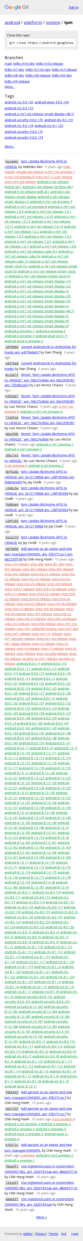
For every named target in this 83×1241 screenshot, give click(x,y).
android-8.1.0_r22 (31, 778)
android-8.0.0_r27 (31, 693)
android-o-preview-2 (56, 1124)
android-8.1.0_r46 (44, 823)
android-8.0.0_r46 (58, 733)
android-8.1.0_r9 (57, 887)
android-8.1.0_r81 (31, 887)
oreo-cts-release (17, 564)
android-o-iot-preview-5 (46, 465)
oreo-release (26, 653)
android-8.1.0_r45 (17, 823)
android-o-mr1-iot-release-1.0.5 (28, 241)
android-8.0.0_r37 (58, 713)
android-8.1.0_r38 (31, 808)
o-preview (27, 1155)
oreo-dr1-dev (54, 564)
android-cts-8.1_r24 (60, 977)
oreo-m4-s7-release (19, 609)
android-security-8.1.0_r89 (38, 1026)
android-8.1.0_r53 (31, 837)
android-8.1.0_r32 (31, 798)
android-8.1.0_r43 (58, 817)
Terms (53, 1234)
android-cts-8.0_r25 (30, 927)
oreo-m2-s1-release (45, 574)
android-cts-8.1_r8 (45, 991)
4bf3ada (12, 472)
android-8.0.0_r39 (44, 718)
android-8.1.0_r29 (58, 788)
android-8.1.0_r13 (31, 758)
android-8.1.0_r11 (44, 753)
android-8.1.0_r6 (57, 837)
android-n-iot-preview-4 (22, 1124)
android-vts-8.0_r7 (18, 1056)
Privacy (40, 1234)
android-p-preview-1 (20, 331)
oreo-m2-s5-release (31, 584)
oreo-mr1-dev (68, 628)
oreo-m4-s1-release (19, 589)
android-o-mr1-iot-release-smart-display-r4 (37, 306)
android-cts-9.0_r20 (19, 102)
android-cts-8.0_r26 (60, 927)
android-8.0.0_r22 (31, 683)
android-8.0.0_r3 (43, 698)
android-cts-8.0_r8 (18, 942)
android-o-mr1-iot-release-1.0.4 (47, 236)
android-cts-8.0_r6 (27, 937)
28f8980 (12, 347)
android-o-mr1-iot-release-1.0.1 (47, 211)
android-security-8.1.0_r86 (50, 1016)
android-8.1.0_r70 (42, 862)
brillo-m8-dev (14, 75)
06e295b (12, 434)
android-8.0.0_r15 (31, 673)
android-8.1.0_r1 (66, 748)
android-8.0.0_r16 (58, 673)
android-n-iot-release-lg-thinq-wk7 (47, 187)
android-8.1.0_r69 (58, 857)
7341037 (12, 1183)
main (8, 63)
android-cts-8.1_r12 (19, 952)
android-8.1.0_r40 (42, 812)
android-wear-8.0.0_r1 (52, 336)
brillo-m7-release (64, 69)
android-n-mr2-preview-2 (54, 1155)
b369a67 (12, 396)
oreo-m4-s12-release (44, 594)
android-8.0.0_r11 (17, 668)
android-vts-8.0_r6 (62, 1051)
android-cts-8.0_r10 (46, 892)
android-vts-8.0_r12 (48, 1046)
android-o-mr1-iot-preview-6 (41, 411)
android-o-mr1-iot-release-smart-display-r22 (38, 286)
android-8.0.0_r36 (31, 713)
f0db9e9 (12, 505)
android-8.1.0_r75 (44, 872)
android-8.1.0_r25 (17, 783)
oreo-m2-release (17, 574)
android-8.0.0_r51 (58, 743)
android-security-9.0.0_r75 (24, 131)
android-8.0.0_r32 (58, 703)
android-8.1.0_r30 (42, 793)
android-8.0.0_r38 (17, 718)
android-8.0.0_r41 (56, 723)
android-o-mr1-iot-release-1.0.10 (29, 216)
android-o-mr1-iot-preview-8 (26, 206)
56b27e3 (12, 455)
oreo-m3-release (59, 584)
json (74, 1234)
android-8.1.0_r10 (17, 753)
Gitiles (27, 1234)
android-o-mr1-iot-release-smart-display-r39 (38, 301)
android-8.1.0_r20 (42, 773)
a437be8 (12, 363)
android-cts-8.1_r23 (30, 977)
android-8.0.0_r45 (31, 733)
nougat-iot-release (30, 172)
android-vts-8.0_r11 (19, 1046)
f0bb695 (12, 1092)
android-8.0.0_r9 (41, 748)
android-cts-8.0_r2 (64, 912)
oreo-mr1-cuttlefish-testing (36, 628)
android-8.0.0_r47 (17, 738)
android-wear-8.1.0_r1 (21, 1086)
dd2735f (12, 1109)
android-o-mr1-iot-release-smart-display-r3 (37, 291)
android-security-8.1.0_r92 (24, 1036)
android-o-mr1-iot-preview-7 (51, 201)
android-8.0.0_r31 (31, 703)
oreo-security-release (52, 653)
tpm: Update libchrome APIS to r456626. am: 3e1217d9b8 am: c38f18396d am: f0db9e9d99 (40, 476)
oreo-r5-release (52, 648)
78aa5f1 (12, 1166)
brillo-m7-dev (14, 69)
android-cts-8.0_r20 (19, 917)
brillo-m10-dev (24, 63)
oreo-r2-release (43, 643)
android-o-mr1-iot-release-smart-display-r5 (37, 316)
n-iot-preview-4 (63, 1119)
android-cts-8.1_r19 (19, 967)
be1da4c (12, 161)
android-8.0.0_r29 (17, 698)
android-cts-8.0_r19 (36, 912)
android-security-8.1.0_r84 (38, 1011)
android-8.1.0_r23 (58, 778)
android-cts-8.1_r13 (48, 952)
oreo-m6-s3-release (31, 619)
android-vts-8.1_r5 (18, 1076)
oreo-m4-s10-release (51, 589)
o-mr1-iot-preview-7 (60, 172)
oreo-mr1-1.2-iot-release (54, 177)
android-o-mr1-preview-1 (55, 444)
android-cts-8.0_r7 (55, 937)
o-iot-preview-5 (16, 465)
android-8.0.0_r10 (54, 663)
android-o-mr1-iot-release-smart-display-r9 (37, 326)
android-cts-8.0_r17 (48, 907)
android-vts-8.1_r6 (45, 1076)
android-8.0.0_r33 (17, 708)
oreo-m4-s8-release (50, 609)
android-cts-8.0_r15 (60, 902)
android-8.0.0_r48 (44, 738)
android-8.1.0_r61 (44, 842)
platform (33, 22)
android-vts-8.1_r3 (35, 1071)
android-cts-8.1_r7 (18, 991)
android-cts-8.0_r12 (36, 897)
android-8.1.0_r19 (58, 768)
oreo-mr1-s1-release (47, 634)
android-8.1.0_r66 (44, 852)
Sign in (73, 7)
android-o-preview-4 (51, 1129)
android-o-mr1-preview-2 (23, 449)
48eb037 (12, 1199)
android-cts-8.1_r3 (47, 982)
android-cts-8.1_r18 (60, 962)
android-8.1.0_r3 (16, 793)
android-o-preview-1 (20, 1160)
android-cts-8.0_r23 (36, 922)
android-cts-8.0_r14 (30, 902)
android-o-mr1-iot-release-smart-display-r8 (37, 321)
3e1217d (12, 537)
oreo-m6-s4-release (62, 619)
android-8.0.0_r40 (29, 723)
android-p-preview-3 (20, 336)
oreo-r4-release (28, 648)
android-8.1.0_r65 (17, 852)
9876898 (12, 549)
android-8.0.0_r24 (17, 688)
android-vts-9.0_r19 (58, 120)
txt (63, 1234)
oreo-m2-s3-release (36, 579)
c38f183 (12, 521)
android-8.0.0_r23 (58, 683)
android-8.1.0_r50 (17, 832)
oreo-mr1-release (18, 634)
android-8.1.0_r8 (43, 882)
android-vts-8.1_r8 (27, 1081)
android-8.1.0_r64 (58, 847)
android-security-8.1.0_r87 (24, 1021)
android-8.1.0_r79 (17, 882)
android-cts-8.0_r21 (48, 917)
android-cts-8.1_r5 (33, 987)
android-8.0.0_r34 (44, 708)
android (12, 22)
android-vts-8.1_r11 (58, 1061)
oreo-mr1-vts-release (52, 638)
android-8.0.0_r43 (44, 728)
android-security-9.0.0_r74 (24, 137)
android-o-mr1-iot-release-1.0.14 (38, 226)
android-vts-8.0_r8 (45, 1056)
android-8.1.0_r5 (57, 827)
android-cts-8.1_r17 (30, 962)
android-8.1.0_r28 (31, 788)
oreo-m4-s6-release (62, 604)
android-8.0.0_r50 (31, 743)
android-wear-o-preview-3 (24, 1134)
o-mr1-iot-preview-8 (20, 177)
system (53, 22)
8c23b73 (12, 375)
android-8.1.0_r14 (58, 758)
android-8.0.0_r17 (17, 678)
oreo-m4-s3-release (36, 599)
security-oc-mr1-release (39, 658)
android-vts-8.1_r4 (62, 1071)
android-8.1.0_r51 (44, 832)
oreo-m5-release (39, 614)
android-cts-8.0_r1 (18, 892)
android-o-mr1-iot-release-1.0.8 (53, 246)
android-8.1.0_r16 (44, 763)
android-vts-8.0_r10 (60, 1041)
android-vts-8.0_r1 (32, 1041)
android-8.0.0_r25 (44, 688)
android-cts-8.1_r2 (47, 967)
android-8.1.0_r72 (31, 867)
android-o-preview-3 (20, 1129)
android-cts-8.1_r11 (58, 947)
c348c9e (12, 488)
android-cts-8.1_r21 (36, 972)
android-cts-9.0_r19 (19, 108)
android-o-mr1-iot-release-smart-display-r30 (38, 296)
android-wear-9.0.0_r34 (52, 102)
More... (10, 86)
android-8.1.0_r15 (17, 763)
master (10, 172)
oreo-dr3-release (61, 569)
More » (41, 1217)
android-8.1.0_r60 (17, 842)
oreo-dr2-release (34, 569)
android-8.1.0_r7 (16, 862)
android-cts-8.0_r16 (19, 907)
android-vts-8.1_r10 (28, 1061)
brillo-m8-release (38, 75)
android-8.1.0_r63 (31, 847)
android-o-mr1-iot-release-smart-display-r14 (38, 281)
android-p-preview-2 (50, 331)
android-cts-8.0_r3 (18, 932)
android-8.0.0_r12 (44, 668)
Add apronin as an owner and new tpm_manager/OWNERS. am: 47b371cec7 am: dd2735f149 (39, 553)
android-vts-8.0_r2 (35, 1051)
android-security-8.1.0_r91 (50, 1031)
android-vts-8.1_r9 (55, 1081)
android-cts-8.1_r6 (60, 987)
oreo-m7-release (17, 624)
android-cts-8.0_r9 (45, 942)
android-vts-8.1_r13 (48, 1066)
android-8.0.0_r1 (28, 663)
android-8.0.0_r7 (16, 748)
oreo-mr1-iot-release (20, 182)
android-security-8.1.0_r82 (24, 1006)
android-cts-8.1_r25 (49, 125)
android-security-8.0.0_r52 (33, 997)
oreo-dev (37, 564)
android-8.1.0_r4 (16, 812)
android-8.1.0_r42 (31, 817)
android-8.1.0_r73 (58, 867)
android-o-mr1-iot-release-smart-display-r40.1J (39, 114)
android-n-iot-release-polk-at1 (27, 191)
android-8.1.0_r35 (17, 802)
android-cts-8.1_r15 (36, 957)
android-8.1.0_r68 (31, 857)
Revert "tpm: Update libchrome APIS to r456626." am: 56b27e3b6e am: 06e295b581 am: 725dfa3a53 (40, 379)
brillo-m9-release (17, 81)
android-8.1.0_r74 (17, 872)
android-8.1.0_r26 (44, 783)
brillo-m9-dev (62, 75)
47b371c (12, 1145)
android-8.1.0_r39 (58, 808)
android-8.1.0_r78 (58, 877)
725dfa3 (12, 418)
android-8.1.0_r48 (31, 827)
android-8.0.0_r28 (58, 693)
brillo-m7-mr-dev (38, 69)
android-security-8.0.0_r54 (50, 1001)
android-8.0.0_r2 (43, 678)
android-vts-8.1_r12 (19, 1066)
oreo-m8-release (43, 624)
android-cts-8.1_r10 (28, 947)
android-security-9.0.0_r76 (24, 120)
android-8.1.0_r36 (44, 802)
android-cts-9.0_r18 (19, 125)
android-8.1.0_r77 (31, 877)
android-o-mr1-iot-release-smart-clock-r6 (39, 276)
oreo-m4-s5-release (31, 604)
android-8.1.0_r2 (16, 773)
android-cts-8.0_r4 (45, 932)
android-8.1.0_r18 (31, 768)
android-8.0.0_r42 (17, 728)
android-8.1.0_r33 (58, 798)
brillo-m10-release (49, 63)
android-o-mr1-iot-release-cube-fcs (31, 251)
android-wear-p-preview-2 (24, 341)
